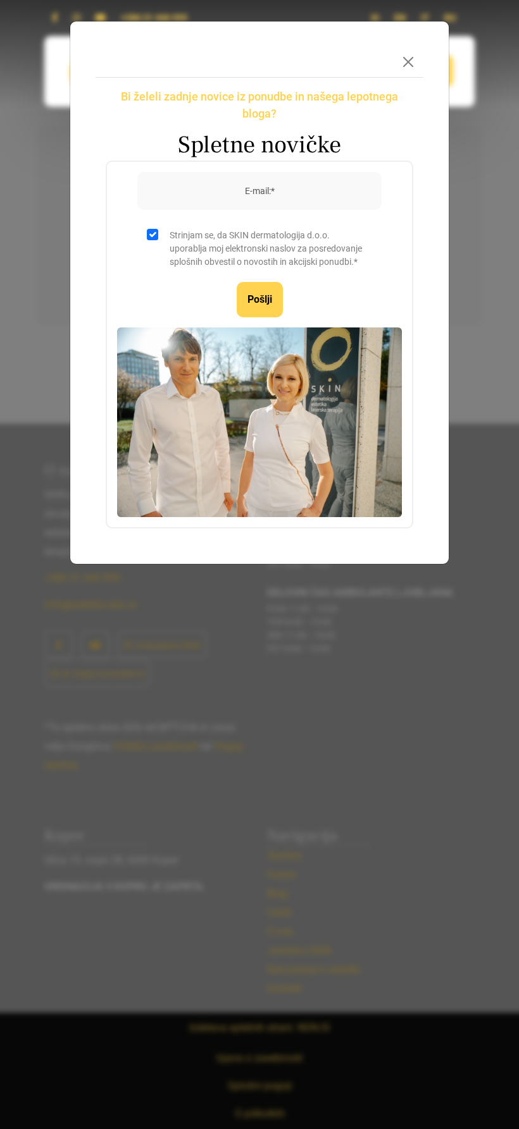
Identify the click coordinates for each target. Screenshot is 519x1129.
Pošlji (259, 299)
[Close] (408, 62)
